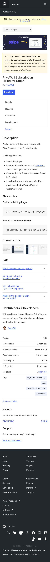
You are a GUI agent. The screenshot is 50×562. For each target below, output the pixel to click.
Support (9, 129)
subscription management (36, 388)
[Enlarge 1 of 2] (20, 248)
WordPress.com (11, 501)
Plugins (29, 465)
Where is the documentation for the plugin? (16, 297)
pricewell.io (40, 165)
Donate (31, 487)
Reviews (9, 109)
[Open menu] (46, 4)
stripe (44, 383)
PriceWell (10, 85)
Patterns (30, 470)
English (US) (42, 372)
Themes (30, 461)
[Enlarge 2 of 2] (44, 248)
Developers (8, 487)
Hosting (6, 465)
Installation (10, 115)
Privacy (6, 470)
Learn (5, 478)
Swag (30, 492)
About (5, 456)
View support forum (12, 440)
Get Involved (32, 478)
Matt (6, 505)
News (5, 461)
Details (8, 102)
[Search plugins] (29, 29)
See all (44, 420)
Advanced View (10, 401)
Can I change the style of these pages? (13, 287)
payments (31, 378)
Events (29, 483)
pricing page (41, 378)
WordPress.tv (10, 492)
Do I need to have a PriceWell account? (12, 277)
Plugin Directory (9, 12)
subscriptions (41, 394)
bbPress (8, 510)
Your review (8, 420)
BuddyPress (10, 514)
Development (11, 122)
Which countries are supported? (17, 268)
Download (8, 92)
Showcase (31, 456)
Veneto (12, 526)
